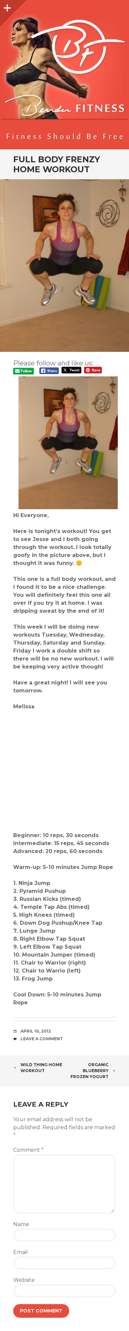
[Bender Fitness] (64, 78)
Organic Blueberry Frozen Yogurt (89, 1070)
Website (24, 1280)
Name (21, 1224)
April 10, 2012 (36, 1031)
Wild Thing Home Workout (41, 1067)
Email (20, 1252)
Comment (28, 1150)
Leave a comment (42, 1038)
